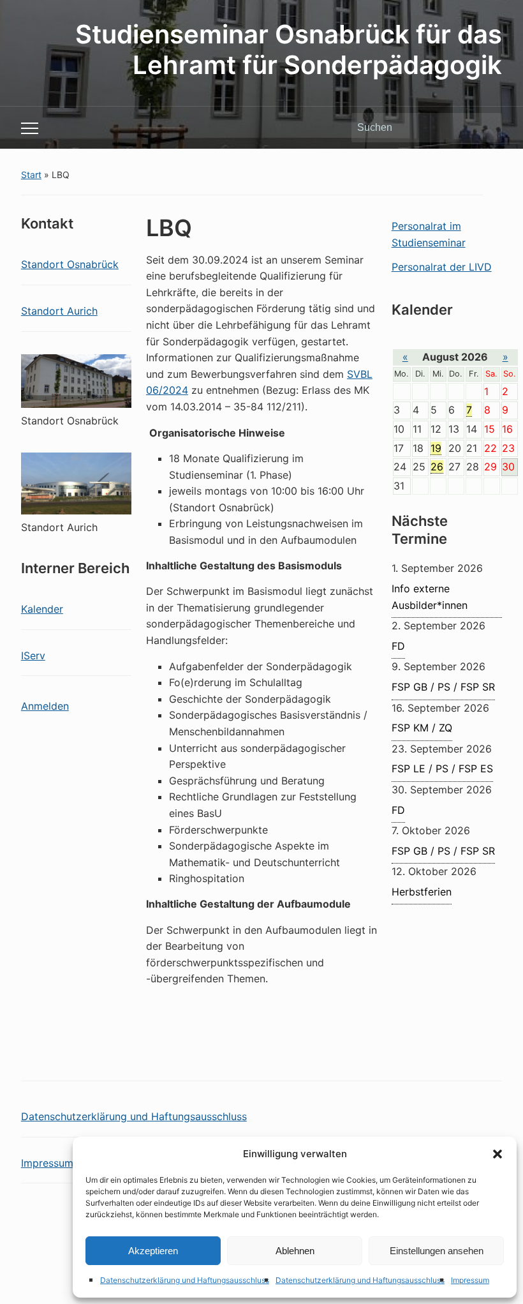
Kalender (42, 609)
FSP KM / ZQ (422, 727)
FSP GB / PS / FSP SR (443, 686)
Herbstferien (422, 891)
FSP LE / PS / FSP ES (442, 768)
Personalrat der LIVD (442, 266)
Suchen (486, 127)
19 (436, 448)
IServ (33, 655)
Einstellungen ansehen (436, 1250)
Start (31, 174)
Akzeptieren (153, 1250)
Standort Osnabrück (70, 264)
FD (398, 646)
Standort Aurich (59, 310)
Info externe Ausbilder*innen (430, 596)
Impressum (470, 1280)
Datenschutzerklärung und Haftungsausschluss (184, 1280)
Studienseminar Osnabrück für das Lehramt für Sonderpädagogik (288, 49)
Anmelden (45, 706)
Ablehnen (295, 1250)
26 (437, 466)
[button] (497, 1154)
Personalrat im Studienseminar (429, 234)
